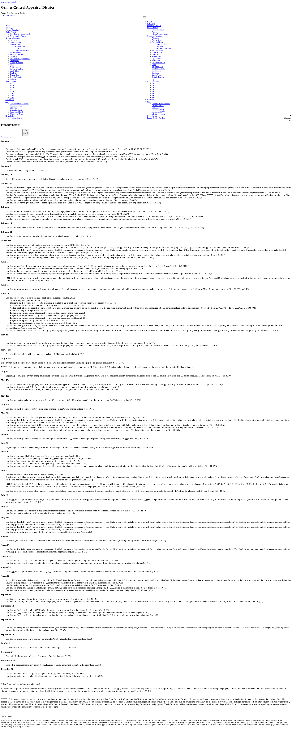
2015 (12, 87)
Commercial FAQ (16, 112)
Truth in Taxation (16, 77)
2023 (12, 96)
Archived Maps (15, 52)
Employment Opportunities (20, 59)
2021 (12, 93)
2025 (12, 98)
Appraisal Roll (20, 46)
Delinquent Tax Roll (22, 50)
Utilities (13, 79)
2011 (12, 83)
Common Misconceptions (19, 104)
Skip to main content (8, 2)
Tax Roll (18, 48)
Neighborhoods (15, 67)
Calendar (13, 57)
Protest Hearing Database (14, 118)
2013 (12, 85)
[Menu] (144, 17)
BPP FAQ (13, 108)
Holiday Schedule (16, 63)
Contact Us (9, 100)
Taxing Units (14, 75)
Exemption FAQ (16, 110)
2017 (12, 89)
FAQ (7, 102)
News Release (10, 116)
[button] (287, 118)
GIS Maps (9, 28)
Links (12, 65)
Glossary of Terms (16, 114)
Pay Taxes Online (16, 69)
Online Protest (10, 32)
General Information (12, 38)
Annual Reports (15, 42)
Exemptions (14, 61)
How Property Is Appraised (20, 34)
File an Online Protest (18, 36)
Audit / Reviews (11, 81)
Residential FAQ (16, 106)
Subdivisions (14, 71)
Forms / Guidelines (12, 30)
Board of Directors (16, 55)
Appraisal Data (15, 44)
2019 (12, 91)
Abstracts (13, 40)
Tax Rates (13, 73)
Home (7, 26)
